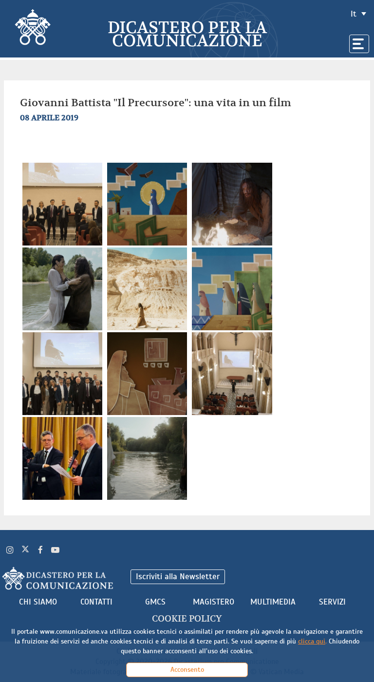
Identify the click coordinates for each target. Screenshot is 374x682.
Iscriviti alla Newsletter (178, 576)
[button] (63, 203)
